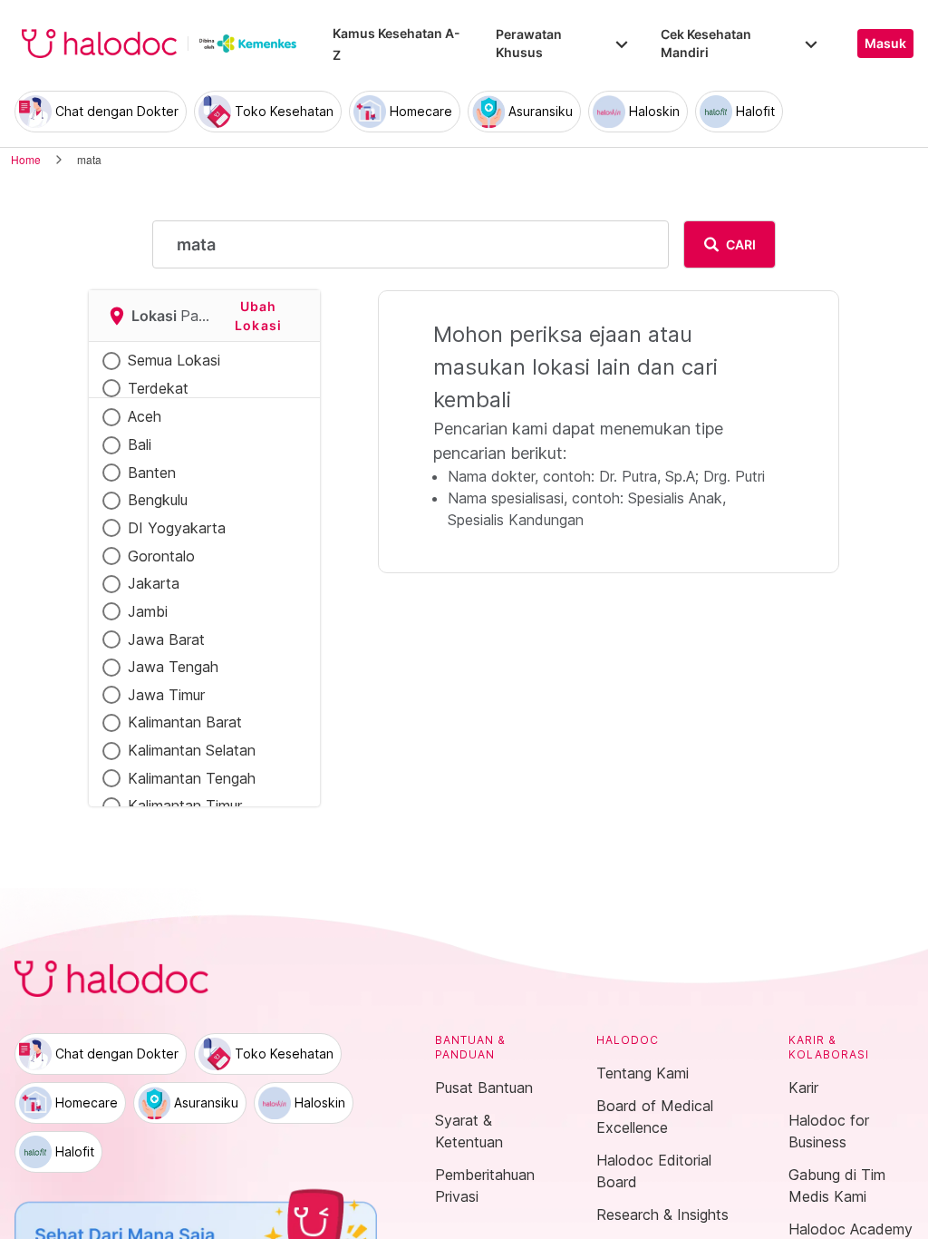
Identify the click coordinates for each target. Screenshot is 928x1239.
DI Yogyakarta (177, 528)
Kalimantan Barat (185, 722)
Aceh (144, 416)
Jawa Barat (166, 639)
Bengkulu (158, 500)
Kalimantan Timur (185, 805)
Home (26, 159)
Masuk (885, 43)
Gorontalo (161, 556)
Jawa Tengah (173, 667)
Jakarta (153, 583)
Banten (152, 472)
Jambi (148, 611)
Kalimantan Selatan (192, 750)
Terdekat (158, 388)
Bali (139, 444)
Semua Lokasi (174, 360)
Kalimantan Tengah (192, 778)
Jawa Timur (166, 695)
